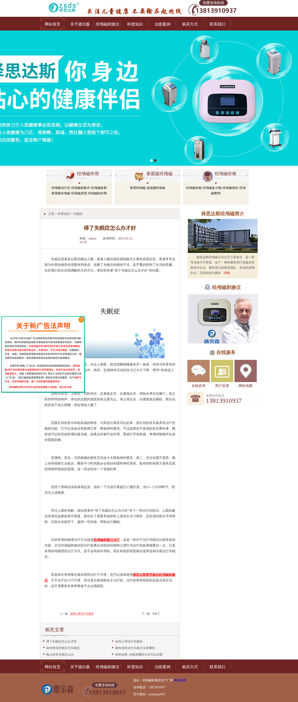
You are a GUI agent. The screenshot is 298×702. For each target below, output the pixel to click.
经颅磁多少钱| (212, 188)
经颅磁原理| (79, 193)
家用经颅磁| (138, 188)
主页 (51, 213)
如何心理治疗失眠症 (82, 613)
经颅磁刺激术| (80, 188)
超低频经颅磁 (156, 188)
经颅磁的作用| (97, 193)
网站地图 (246, 386)
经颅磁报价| (231, 188)
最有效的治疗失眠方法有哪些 (135, 648)
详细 (227, 273)
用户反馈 (222, 386)
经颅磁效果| (99, 188)
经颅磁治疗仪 (60, 188)
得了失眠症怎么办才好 (61, 641)
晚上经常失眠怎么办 (60, 654)
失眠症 (78, 213)
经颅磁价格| (194, 188)
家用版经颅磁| (60, 193)
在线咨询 (199, 386)
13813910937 (224, 400)
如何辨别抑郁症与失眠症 (63, 648)
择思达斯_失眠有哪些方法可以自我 (139, 654)
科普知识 (64, 213)
